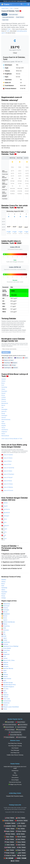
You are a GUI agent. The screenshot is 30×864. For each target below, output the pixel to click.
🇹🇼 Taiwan (4, 692)
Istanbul (3, 379)
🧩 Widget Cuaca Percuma (14, 784)
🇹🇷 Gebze (4, 519)
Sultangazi (4, 415)
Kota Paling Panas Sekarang (15, 743)
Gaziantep (4, 387)
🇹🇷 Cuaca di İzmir (6, 465)
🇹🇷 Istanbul (4, 503)
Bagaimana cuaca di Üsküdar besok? (14, 562)
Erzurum (3, 401)
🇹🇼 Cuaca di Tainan (20, 722)
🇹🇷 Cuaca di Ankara (6, 458)
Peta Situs (15, 775)
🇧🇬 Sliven (4, 539)
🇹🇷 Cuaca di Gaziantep (7, 468)
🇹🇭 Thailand (4, 696)
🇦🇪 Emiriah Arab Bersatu (8, 622)
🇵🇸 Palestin (4, 676)
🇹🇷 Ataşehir (4, 506)
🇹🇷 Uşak (3, 536)
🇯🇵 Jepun (4, 638)
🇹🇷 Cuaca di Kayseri (7, 478)
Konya (3, 395)
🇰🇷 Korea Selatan (6, 648)
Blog (15, 773)
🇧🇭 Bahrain (4, 612)
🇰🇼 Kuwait (4, 652)
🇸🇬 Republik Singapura (7, 686)
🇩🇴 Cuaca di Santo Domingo (9, 724)
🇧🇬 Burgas (4, 529)
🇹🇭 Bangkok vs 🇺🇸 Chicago (9, 365)
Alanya (3, 423)
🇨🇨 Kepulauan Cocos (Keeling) (9, 646)
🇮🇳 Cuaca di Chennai (9, 727)
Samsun (3, 417)
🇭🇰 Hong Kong (5, 626)
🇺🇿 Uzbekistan (5, 703)
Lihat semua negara (21, 1)
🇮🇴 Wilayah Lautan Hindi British (10, 707)
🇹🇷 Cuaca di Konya (6, 481)
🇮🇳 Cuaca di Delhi (9, 722)
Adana (3, 389)
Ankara (3, 381)
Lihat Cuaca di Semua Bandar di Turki (11, 438)
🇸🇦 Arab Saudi (5, 605)
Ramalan (4, 14)
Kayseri (3, 393)
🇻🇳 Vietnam (4, 705)
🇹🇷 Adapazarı (5, 526)
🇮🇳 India (3, 628)
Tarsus (3, 427)
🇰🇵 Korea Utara (5, 650)
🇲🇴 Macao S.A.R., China (7, 660)
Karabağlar (4, 409)
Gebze (3, 433)
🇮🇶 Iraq (3, 634)
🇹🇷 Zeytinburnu (5, 510)
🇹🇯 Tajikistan (5, 694)
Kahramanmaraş (5, 419)
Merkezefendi (5, 435)
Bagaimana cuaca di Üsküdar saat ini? (14, 554)
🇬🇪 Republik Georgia (7, 682)
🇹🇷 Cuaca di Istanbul (7, 455)
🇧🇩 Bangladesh (5, 614)
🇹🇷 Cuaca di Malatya (7, 487)
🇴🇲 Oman (3, 672)
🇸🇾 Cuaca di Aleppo (9, 729)
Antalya (3, 397)
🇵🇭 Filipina (4, 624)
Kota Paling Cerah (15, 752)
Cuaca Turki (5, 19)
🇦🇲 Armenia (4, 607)
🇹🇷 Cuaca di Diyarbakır (7, 474)
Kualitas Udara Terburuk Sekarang (15, 755)
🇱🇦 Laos (3, 656)
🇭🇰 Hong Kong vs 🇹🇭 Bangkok (9, 362)
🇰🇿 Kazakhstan (5, 642)
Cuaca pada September (8, 17)
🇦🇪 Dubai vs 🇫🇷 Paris (7, 357)
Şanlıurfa (3, 411)
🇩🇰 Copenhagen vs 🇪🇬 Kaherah (10, 367)
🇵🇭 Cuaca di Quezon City (15, 732)
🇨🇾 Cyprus (4, 620)
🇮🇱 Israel (3, 636)
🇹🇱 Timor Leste (5, 698)
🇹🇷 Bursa (3, 523)
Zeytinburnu (4, 429)
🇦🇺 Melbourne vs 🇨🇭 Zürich (21, 357)
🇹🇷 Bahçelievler (5, 513)
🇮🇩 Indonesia (5, 630)
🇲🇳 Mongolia (4, 666)
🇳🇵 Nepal (3, 670)
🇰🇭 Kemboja (4, 644)
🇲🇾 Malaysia (4, 662)
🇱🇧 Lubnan (4, 658)
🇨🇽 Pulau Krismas (6, 678)
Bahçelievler (4, 403)
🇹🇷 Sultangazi (5, 516)
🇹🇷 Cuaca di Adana (6, 471)
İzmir (2, 385)
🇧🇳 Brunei (4, 618)
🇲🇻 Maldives (4, 664)
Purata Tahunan (20, 17)
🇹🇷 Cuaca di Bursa (6, 461)
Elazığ (3, 413)
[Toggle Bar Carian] (21, 4)
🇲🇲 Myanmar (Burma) (7, 668)
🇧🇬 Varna (3, 532)
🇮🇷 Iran (3, 632)
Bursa (3, 383)
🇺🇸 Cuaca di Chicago (21, 737)
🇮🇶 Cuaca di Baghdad (9, 737)
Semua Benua (15, 777)
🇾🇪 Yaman (4, 709)
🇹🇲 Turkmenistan (6, 700)
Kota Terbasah (15, 748)
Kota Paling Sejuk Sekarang (15, 745)
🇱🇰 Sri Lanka (4, 688)
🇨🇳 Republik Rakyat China (8, 684)
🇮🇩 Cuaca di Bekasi (22, 724)
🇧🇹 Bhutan (4, 616)
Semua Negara (15, 779)
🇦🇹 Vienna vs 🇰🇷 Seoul (7, 360)
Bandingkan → (6, 352)
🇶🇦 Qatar (3, 680)
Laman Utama (4, 8)
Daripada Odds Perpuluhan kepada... (15, 796)
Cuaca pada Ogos (13, 14)
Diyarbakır (4, 391)
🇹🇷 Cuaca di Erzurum (7, 491)
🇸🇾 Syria (3, 690)
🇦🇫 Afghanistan (5, 603)
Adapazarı (4, 431)
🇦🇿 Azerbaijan (5, 609)
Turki (11, 8)
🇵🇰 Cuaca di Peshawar (21, 727)
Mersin (3, 405)
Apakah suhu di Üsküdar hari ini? (12, 568)
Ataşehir (3, 425)
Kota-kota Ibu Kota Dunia (15, 782)
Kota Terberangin (15, 750)
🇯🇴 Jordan (4, 640)
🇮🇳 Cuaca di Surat (20, 729)
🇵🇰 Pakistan (4, 674)
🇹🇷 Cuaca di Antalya (7, 484)
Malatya (3, 399)
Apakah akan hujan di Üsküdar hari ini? (14, 565)
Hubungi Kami (15, 770)
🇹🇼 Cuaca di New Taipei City (15, 734)
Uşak (2, 421)
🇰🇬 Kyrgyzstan (5, 654)
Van (2, 407)
